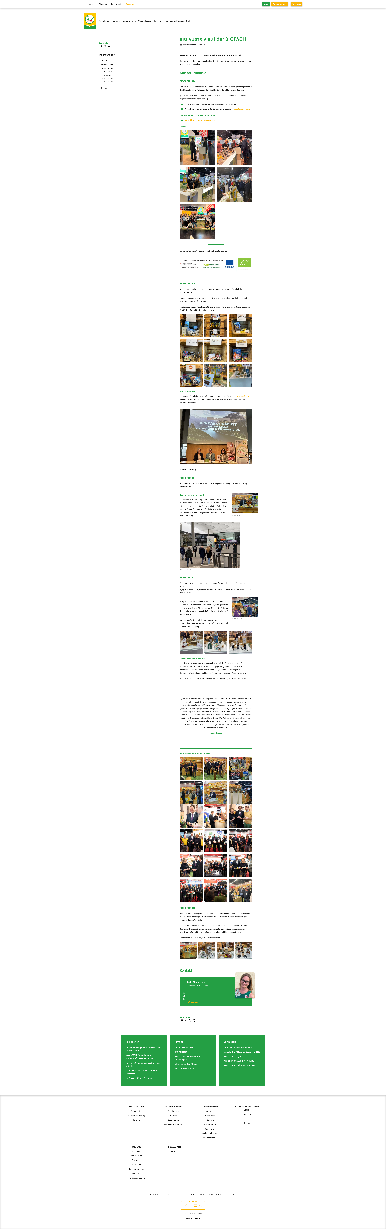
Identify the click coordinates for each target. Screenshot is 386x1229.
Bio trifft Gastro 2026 (184, 1047)
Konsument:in (117, 4)
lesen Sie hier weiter (242, 109)
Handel (173, 1115)
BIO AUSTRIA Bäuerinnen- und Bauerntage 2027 (188, 1058)
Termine (116, 21)
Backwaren (210, 1111)
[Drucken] (194, 1021)
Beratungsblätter (136, 1155)
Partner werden (280, 4)
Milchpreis (136, 1173)
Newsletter (232, 1195)
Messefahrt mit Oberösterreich (203, 120)
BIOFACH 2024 (107, 75)
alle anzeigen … (210, 1137)
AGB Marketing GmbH (205, 1195)
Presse (163, 1195)
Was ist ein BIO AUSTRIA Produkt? (239, 1060)
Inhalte (104, 60)
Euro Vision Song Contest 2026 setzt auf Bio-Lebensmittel (143, 1049)
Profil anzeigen (192, 1002)
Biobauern (103, 4)
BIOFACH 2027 (181, 1052)
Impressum (172, 1195)
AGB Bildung (220, 1195)
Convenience (210, 1124)
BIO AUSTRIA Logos (232, 1056)
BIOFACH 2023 (107, 78)
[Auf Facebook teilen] (182, 1021)
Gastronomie (173, 1120)
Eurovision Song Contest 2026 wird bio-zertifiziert (143, 1064)
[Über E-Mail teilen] (190, 1021)
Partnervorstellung (136, 1115)
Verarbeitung (173, 1111)
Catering (210, 1120)
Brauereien (210, 1115)
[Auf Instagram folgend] (200, 1205)
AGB (192, 1195)
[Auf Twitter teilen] (186, 1021)
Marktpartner (136, 1106)
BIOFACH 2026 (107, 68)
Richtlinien (136, 1164)
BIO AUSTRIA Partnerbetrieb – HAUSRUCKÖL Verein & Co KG (139, 1057)
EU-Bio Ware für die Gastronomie (140, 1078)
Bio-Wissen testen (136, 1178)
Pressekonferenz (242, 396)
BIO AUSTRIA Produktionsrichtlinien (240, 1065)
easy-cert (136, 1151)
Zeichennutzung (136, 1169)
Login (266, 4)
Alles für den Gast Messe (186, 1064)
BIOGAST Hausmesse (184, 1068)
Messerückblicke (107, 64)
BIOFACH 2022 (107, 82)
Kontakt (104, 88)
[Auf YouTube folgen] (195, 1205)
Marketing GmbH (179, 21)
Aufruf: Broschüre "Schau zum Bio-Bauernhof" (141, 1072)
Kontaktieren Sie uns (173, 1124)
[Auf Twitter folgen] (190, 1205)
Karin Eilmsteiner (196, 982)
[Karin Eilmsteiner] (245, 985)
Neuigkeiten (104, 21)
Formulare (136, 1160)
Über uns (247, 1114)
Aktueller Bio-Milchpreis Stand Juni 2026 (242, 1052)
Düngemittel (210, 1128)
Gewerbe (130, 4)
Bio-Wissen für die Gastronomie (238, 1047)
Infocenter (158, 21)
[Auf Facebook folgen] (185, 1205)
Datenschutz (183, 1195)
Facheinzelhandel (210, 1133)
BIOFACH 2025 (107, 72)
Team (247, 1118)
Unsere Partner (145, 21)
